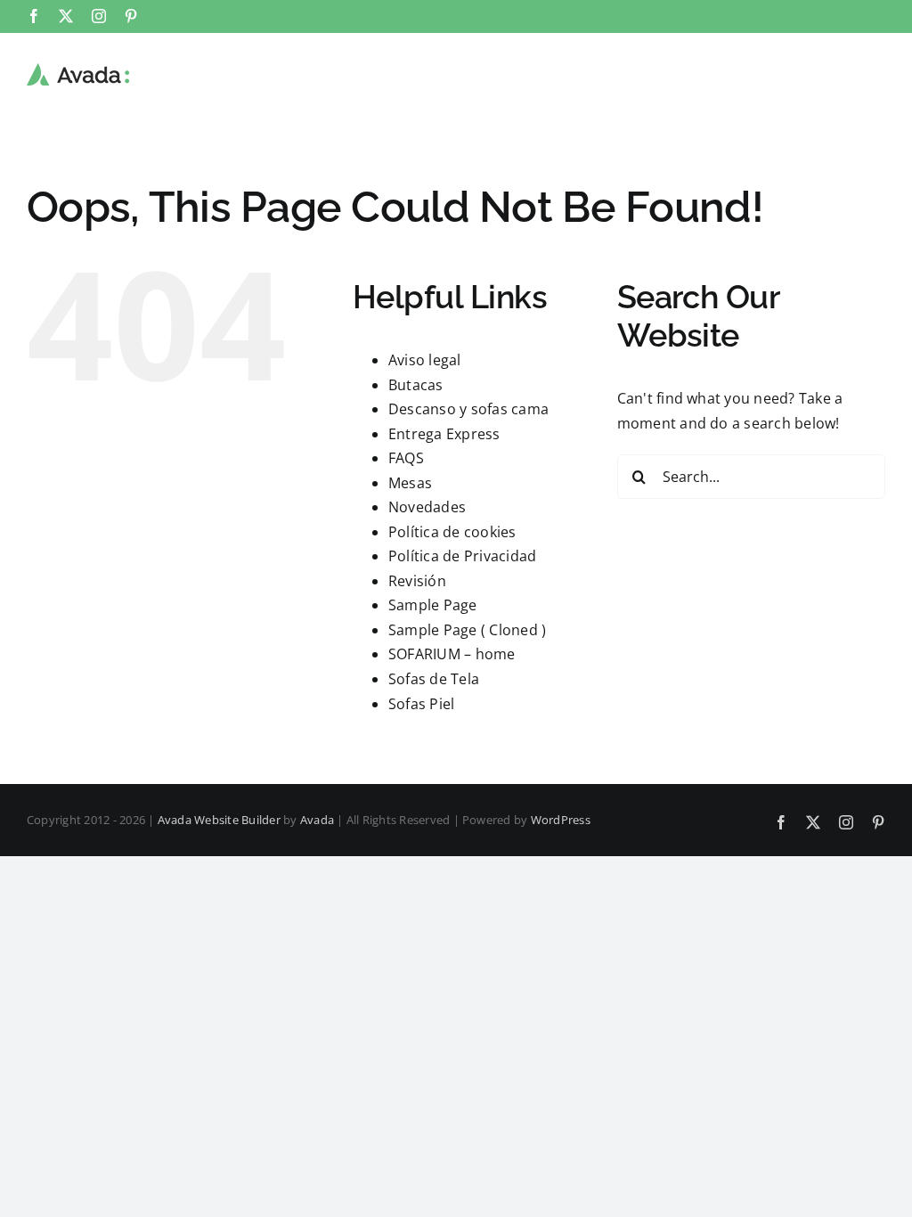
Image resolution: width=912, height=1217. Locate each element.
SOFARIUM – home (452, 654)
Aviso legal (424, 360)
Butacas (416, 385)
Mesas (410, 483)
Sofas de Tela (433, 679)
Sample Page (432, 605)
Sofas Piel (421, 704)
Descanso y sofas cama (468, 409)
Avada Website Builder (219, 820)
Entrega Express (444, 434)
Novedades (427, 507)
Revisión (417, 581)
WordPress (560, 820)
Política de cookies (452, 532)
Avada (317, 820)
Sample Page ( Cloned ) (467, 630)
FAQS (406, 458)
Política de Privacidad (462, 556)
